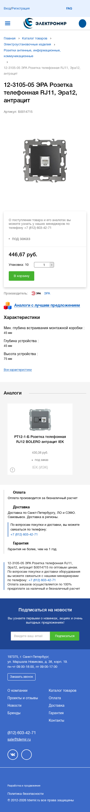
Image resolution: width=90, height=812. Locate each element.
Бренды (14, 713)
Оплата (55, 698)
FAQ (69, 8)
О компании (18, 690)
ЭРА (47, 293)
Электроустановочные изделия (27, 44)
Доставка (56, 705)
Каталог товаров (34, 38)
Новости (15, 705)
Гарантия (56, 713)
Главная (10, 38)
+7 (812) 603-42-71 (24, 534)
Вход (7, 8)
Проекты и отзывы (23, 698)
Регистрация (21, 8)
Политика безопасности (26, 794)
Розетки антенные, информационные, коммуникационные (32, 53)
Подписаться (64, 636)
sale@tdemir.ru (19, 739)
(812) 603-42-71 (22, 733)
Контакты (56, 720)
